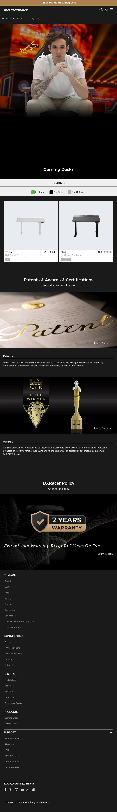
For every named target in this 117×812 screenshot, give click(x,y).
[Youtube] (23, 790)
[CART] (106, 10)
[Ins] (18, 790)
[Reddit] (34, 790)
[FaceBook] (6, 790)
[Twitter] (12, 790)
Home (5, 18)
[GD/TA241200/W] (31, 225)
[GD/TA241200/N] (86, 225)
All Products (17, 18)
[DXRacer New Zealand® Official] (52, 10)
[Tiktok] (29, 790)
